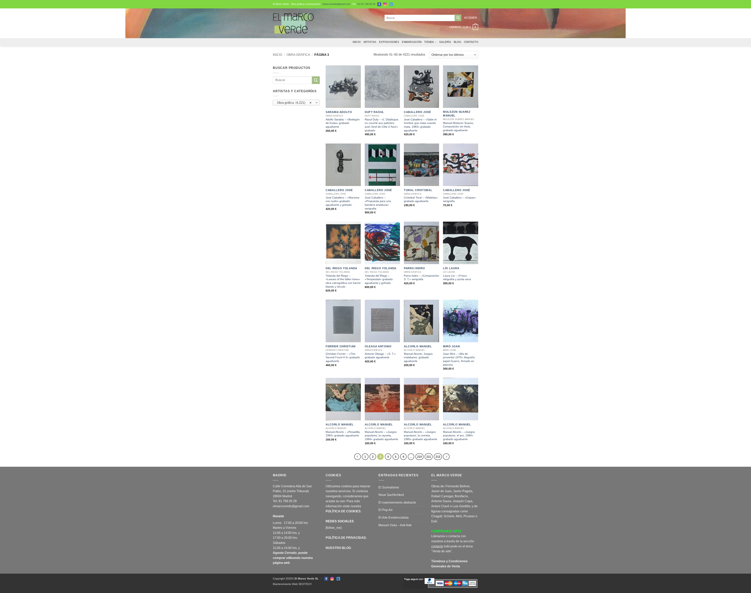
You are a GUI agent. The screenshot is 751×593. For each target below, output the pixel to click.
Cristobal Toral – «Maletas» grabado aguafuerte (421, 199)
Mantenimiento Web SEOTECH (292, 584)
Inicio (357, 42)
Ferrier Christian (341, 346)
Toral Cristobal (418, 190)
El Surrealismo (388, 487)
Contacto (471, 42)
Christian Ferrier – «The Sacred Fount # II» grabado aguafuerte (343, 357)
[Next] (446, 456)
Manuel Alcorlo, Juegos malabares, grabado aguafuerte (418, 357)
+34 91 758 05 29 (366, 4)
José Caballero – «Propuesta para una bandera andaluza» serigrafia (378, 203)
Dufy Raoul (374, 112)
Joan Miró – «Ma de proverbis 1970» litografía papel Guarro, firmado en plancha (459, 359)
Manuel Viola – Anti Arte (395, 525)
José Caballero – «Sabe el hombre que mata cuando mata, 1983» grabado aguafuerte (420, 125)
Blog (457, 42)
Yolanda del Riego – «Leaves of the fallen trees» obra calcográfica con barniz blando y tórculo (343, 281)
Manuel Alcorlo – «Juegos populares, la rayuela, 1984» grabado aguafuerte (381, 435)
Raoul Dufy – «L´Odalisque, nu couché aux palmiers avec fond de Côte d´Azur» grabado (382, 125)
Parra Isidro (414, 268)
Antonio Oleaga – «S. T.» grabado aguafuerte (380, 355)
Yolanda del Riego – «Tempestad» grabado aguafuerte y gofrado (379, 279)
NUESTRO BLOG (338, 548)
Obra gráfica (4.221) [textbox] (294, 102)
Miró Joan (451, 346)
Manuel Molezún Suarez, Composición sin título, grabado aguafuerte (458, 126)
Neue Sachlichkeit (391, 494)
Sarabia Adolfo (339, 112)
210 (419, 456)
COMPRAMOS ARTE (446, 531)
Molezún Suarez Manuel (457, 113)
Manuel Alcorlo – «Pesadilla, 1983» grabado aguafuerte (343, 433)
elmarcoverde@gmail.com (336, 4)
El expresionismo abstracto (397, 502)
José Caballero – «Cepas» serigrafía (459, 199)
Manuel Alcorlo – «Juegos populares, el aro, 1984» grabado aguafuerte (459, 435)
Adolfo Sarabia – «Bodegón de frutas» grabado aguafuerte (343, 123)
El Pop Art (385, 510)
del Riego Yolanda (341, 268)
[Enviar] (458, 17)
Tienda (429, 42)
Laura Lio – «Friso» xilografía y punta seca (457, 277)
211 (428, 456)
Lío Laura (451, 268)
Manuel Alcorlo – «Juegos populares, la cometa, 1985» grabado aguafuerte (420, 435)
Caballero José (417, 112)
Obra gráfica (298, 54)
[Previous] (357, 456)
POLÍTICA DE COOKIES (343, 511)
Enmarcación (411, 42)
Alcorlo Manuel (418, 346)
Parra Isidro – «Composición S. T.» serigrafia (421, 277)
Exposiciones (389, 42)
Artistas (369, 42)
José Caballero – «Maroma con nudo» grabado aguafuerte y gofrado (342, 201)
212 (438, 456)
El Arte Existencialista (393, 517)
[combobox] (296, 102)
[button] (470, 18)
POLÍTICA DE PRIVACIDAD (346, 537)
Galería (445, 42)
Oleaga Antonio (378, 346)
